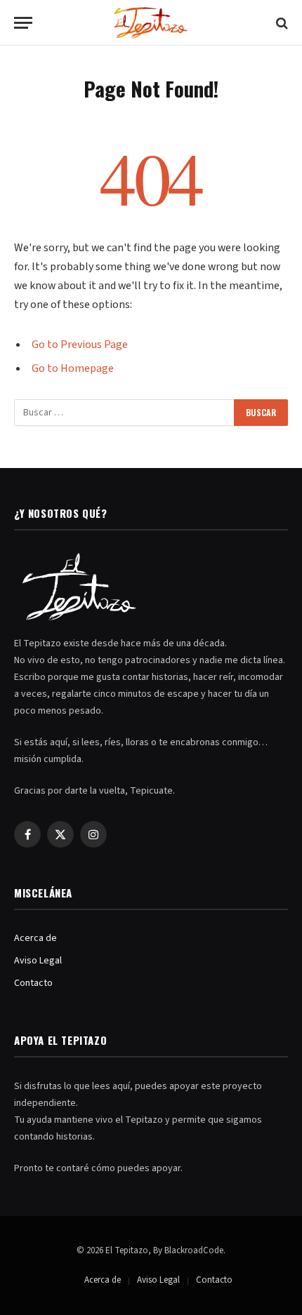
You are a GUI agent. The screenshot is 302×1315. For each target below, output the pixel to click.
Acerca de (35, 938)
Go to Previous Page (80, 344)
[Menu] (23, 23)
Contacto (33, 983)
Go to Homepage (73, 368)
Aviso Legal (38, 961)
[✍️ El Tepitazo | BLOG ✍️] (151, 23)
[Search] (280, 23)
